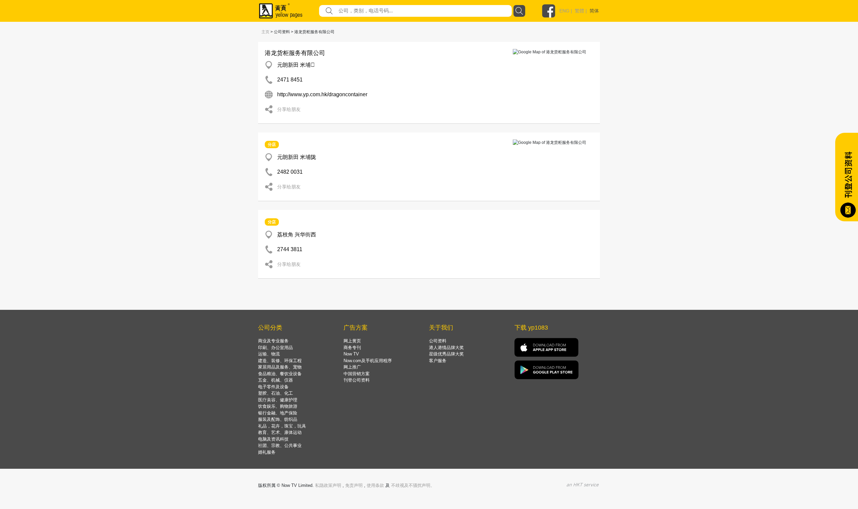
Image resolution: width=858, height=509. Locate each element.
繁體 (579, 10)
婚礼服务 (266, 452)
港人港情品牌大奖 (446, 347)
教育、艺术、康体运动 (280, 432)
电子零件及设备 (273, 386)
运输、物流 (269, 353)
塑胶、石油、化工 (275, 393)
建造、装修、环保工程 (280, 360)
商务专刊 (352, 347)
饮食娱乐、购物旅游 (277, 406)
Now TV (351, 353)
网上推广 (352, 367)
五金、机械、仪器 (275, 380)
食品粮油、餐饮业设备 (280, 373)
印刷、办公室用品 (275, 347)
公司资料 (437, 340)
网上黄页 (352, 340)
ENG (564, 10)
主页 (265, 32)
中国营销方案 (357, 373)
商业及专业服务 (273, 340)
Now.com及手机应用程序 (368, 360)
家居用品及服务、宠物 (280, 367)
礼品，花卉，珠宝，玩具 (282, 426)
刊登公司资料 (357, 380)
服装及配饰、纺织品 (277, 419)
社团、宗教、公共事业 (280, 445)
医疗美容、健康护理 (277, 399)
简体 (594, 10)
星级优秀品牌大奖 (446, 353)
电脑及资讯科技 (273, 439)
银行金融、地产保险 (277, 412)
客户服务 (437, 360)
